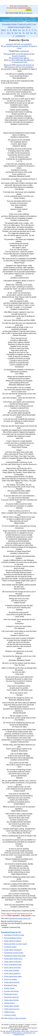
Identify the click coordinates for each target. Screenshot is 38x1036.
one (9, 60)
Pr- (24, 33)
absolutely (15, 58)
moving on (29, 13)
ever (18, 44)
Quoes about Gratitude (11, 970)
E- (30, 30)
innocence (11, 67)
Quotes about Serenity (11, 1000)
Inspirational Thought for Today (14, 935)
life (22, 13)
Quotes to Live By (24, 24)
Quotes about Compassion (13, 950)
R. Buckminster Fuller (19, 62)
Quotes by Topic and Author (17, 1018)
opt (20, 54)
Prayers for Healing (10, 979)
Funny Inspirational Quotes (13, 964)
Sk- (35, 33)
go (28, 58)
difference (30, 60)
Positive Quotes (9, 988)
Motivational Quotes (10, 985)
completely (28, 44)
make (22, 60)
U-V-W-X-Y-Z (20, 36)
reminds (29, 65)
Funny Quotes (19, 27)
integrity (26, 54)
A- (8, 30)
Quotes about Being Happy (13, 976)
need (8, 46)
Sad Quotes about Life (11, 997)
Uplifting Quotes (9, 1012)
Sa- (31, 33)
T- (13, 36)
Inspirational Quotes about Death (15, 956)
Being (15, 30)
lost (22, 44)
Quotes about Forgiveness (13, 961)
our (20, 46)
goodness (25, 46)
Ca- (19, 30)
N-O (16, 33)
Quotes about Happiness (12, 973)
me (33, 65)
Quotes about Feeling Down (13, 958)
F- (32, 30)
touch (21, 58)
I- (4, 33)
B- (11, 30)
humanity (8, 54)
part (10, 65)
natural (18, 65)
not (17, 54)
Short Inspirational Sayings (13, 938)
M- (13, 33)
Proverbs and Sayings (11, 991)
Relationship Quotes (10, 994)
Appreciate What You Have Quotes (15, 944)
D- (27, 30)
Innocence (10, 44)
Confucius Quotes (10, 1015)
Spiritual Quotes (9, 1003)
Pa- (20, 33)
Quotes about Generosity (12, 967)
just (5, 46)
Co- (23, 30)
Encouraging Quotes (9, 24)
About (28, 27)
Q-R (27, 33)
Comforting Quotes (10, 947)
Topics (3, 30)
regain (33, 46)
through (15, 56)
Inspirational (24, 51)
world (23, 65)
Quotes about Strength (11, 1006)
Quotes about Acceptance (12, 941)
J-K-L (9, 33)
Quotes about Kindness (12, 982)
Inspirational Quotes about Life (19, 918)
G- (35, 30)
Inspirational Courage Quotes (13, 953)
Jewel (19, 48)
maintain (15, 46)
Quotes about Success (11, 1009)
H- (2, 33)
